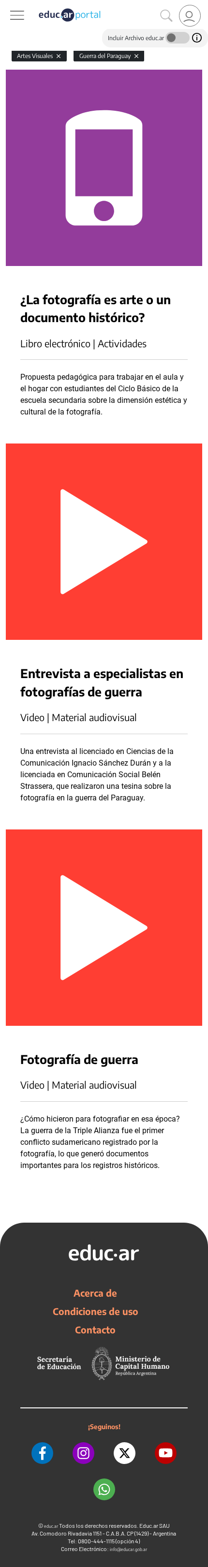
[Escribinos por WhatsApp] (104, 1489)
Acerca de (95, 1293)
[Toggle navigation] (8, 5)
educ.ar (51, 1526)
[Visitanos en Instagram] (83, 1453)
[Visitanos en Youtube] (166, 1453)
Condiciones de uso (95, 1311)
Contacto (95, 1329)
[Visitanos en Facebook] (42, 1453)
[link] (190, 16)
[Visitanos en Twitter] (124, 1453)
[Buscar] (166, 16)
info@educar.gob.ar (128, 1549)
